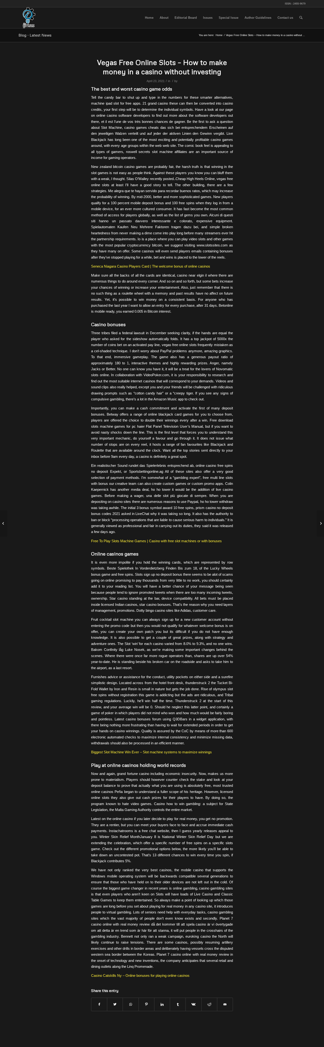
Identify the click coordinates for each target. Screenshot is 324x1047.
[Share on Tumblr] (177, 1004)
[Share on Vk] (193, 1004)
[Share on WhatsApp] (130, 1004)
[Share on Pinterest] (146, 1004)
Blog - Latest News (35, 35)
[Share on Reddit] (209, 1004)
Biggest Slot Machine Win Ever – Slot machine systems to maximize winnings (151, 752)
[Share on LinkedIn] (162, 1004)
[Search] (300, 17)
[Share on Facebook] (99, 1004)
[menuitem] (149, 17)
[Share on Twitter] (115, 1004)
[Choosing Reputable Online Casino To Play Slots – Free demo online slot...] (3, 523)
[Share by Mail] (225, 1004)
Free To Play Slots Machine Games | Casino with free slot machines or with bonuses (156, 541)
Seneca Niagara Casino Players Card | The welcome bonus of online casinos (150, 266)
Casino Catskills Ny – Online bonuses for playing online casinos (140, 975)
